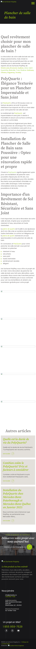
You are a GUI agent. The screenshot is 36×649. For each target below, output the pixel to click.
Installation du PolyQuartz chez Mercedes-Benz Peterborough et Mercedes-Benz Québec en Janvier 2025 (17, 498)
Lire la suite (6, 454)
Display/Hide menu (33, 3)
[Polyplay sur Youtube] (18, 630)
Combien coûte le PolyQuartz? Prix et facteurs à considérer (15, 466)
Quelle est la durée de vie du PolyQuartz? (16, 440)
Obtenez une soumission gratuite (14, 547)
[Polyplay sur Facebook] (6, 630)
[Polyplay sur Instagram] (12, 630)
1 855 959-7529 (10, 597)
